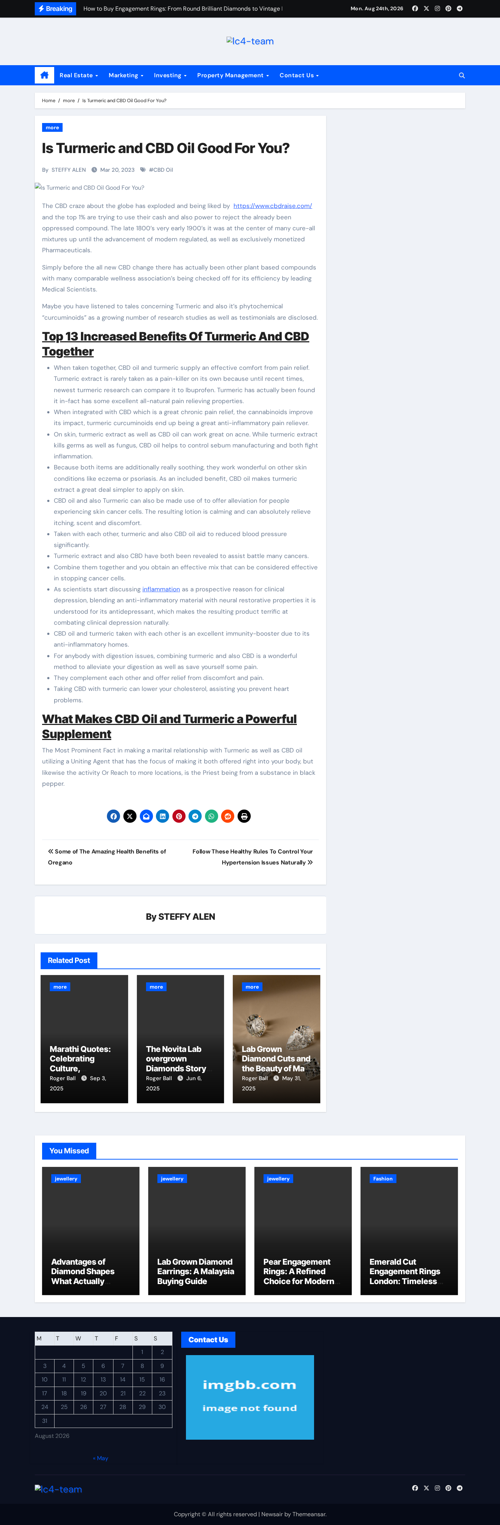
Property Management (231, 75)
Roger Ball (63, 1078)
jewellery (66, 1178)
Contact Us (298, 75)
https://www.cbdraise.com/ (273, 206)
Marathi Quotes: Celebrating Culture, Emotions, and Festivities (80, 1068)
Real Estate (77, 75)
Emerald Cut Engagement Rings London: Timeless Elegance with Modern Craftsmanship (405, 1286)
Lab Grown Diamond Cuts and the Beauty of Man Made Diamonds (276, 1063)
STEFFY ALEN (69, 170)
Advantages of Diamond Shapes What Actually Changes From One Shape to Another (87, 1281)
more (52, 127)
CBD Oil (163, 170)
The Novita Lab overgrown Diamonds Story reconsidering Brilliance (176, 1068)
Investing (168, 75)
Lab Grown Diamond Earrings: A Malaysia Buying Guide (195, 1271)
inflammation (161, 589)
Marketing (124, 75)
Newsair (272, 1514)
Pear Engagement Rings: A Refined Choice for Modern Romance (299, 1276)
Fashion (383, 1178)
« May (100, 1458)
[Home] (44, 75)
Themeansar (308, 1514)
